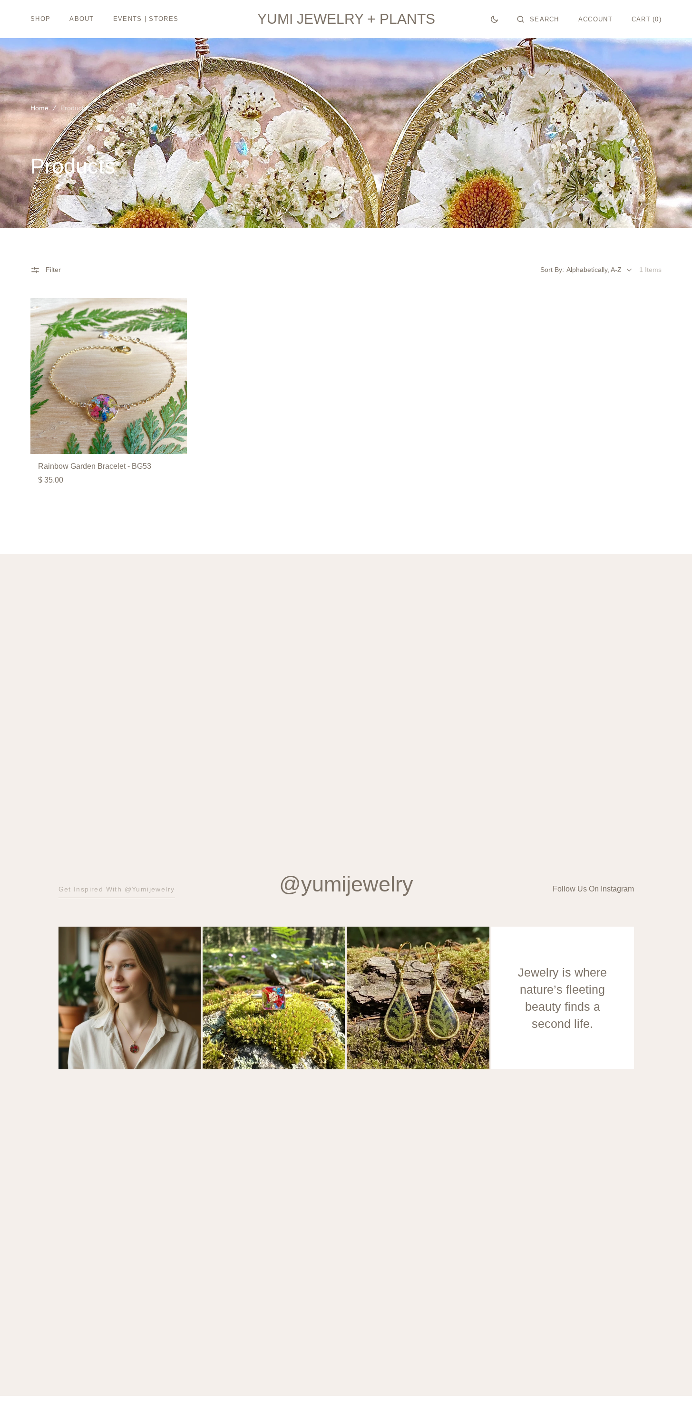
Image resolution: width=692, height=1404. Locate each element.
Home (39, 108)
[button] (538, 19)
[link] (108, 376)
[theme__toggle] (494, 19)
